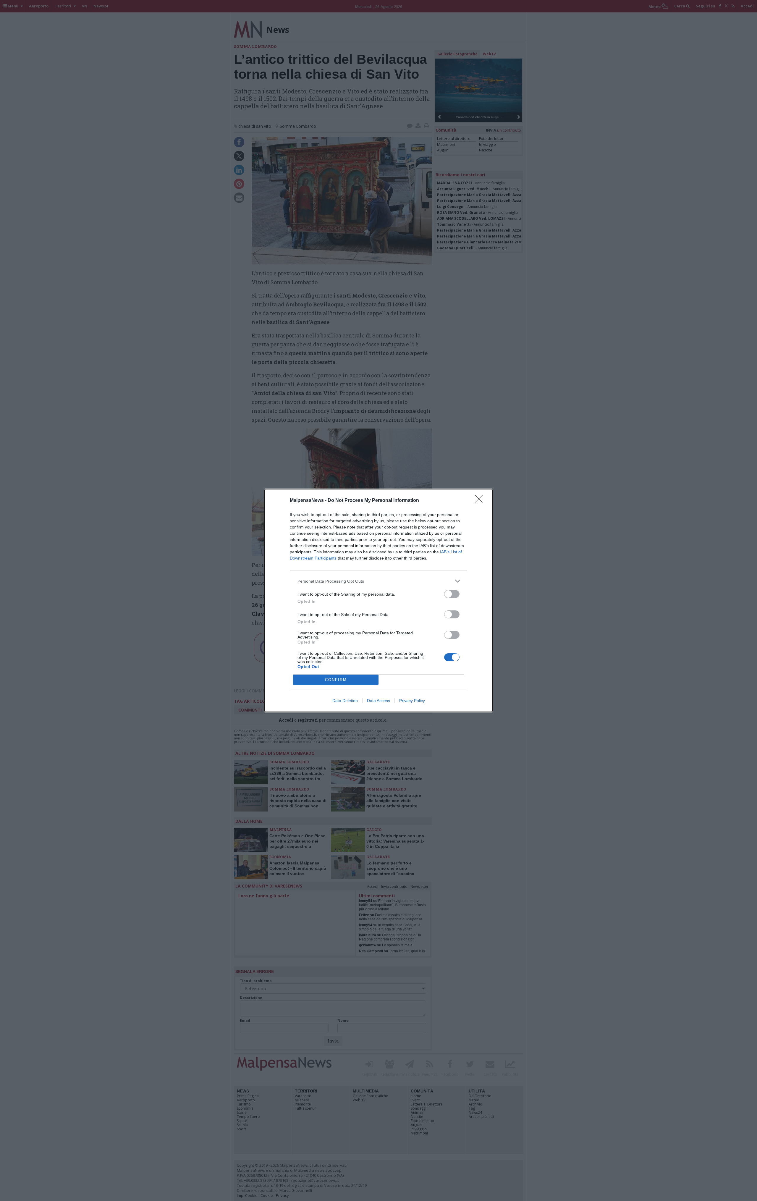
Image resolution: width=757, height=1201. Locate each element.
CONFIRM (336, 680)
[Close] (480, 500)
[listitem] (378, 581)
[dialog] (378, 600)
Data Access (378, 700)
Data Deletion (345, 700)
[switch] (452, 594)
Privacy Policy (412, 700)
